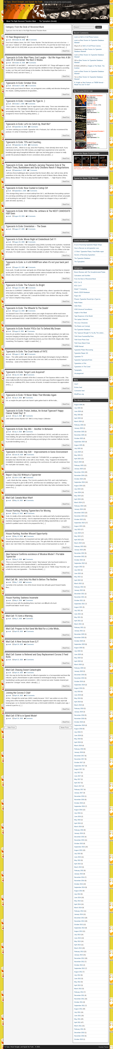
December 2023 (79, 512)
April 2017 (77, 783)
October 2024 (78, 479)
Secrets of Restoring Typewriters (84, 255)
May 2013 (77, 941)
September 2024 (79, 482)
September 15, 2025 (20, 145)
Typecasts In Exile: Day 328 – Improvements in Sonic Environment (37, 452)
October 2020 (78, 641)
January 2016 (78, 833)
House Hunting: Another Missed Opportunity (26, 533)
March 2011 (78, 1026)
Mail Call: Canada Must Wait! (19, 497)
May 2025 (77, 455)
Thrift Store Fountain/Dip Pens (84, 336)
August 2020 (78, 648)
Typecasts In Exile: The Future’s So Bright (25, 285)
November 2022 (79, 556)
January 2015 (78, 874)
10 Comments (31, 354)
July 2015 (77, 853)
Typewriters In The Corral (82, 366)
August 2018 (78, 729)
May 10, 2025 (18, 536)
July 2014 (77, 894)
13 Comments (32, 40)
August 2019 (78, 688)
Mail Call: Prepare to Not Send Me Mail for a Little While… (33, 628)
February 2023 (78, 546)
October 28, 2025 (19, 40)
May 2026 (77, 415)
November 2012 (79, 961)
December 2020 (79, 634)
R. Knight (77, 82)
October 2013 (78, 924)
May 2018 (77, 739)
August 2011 (78, 1009)
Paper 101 (77, 296)
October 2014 (78, 884)
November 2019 (79, 678)
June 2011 (77, 1015)
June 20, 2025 (18, 454)
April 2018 (77, 742)
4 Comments (29, 618)
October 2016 (78, 803)
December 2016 (79, 796)
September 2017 (79, 766)
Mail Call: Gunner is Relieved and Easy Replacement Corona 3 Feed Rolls (37, 655)
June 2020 (77, 654)
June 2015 (77, 857)
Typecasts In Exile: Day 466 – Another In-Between (29, 429)
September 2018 (79, 725)
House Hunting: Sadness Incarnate (22, 597)
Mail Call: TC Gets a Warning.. (20, 615)
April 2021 (77, 621)
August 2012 (78, 972)
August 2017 (78, 769)
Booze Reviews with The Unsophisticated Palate (89, 272)
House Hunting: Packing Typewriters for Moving (28, 510)
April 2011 (77, 1022)
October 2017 (78, 762)
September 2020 (79, 644)
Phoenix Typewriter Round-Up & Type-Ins (87, 299)
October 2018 (78, 722)
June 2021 (77, 614)
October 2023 (78, 519)
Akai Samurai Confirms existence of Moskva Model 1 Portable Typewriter (35, 555)
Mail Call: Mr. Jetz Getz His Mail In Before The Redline (31, 579)
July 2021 (77, 610)
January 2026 (78, 428)
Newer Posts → (66, 727)
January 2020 (78, 671)
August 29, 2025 (19, 216)
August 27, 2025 (19, 229)
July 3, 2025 (18, 432)
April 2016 (77, 823)
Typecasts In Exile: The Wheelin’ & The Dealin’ (27, 308)
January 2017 (78, 793)
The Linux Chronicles (81, 323)
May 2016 (77, 820)
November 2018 (79, 718)
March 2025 (78, 462)
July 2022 (77, 570)
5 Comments (31, 229)
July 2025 (77, 448)
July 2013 (77, 934)
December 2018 (79, 715)
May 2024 (77, 496)
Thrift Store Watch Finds (82, 343)
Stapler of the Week (80, 312)
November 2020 (79, 637)
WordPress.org (79, 394)
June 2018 (77, 735)
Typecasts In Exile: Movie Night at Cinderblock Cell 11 (31, 239)
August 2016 (78, 810)
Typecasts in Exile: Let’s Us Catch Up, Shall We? (28, 124)
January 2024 (78, 509)
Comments (28, 582)
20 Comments (30, 513)
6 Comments (31, 104)
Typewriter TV (78, 356)
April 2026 (77, 418)
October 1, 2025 (19, 104)
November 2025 (79, 435)
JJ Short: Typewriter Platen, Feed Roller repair (89, 251)
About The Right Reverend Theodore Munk (21, 21)
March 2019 (78, 705)
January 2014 (78, 914)
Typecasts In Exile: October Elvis (21, 83)
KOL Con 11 (78, 282)
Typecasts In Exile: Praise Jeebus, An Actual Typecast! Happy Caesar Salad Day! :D (34, 412)
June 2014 (77, 897)
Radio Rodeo (78, 302)
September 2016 (79, 806)
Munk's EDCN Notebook (82, 292)
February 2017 (78, 789)
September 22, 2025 (20, 127)
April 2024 (77, 499)
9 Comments (32, 63)
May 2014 (77, 901)
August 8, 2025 (19, 331)
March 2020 (78, 664)
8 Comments (29, 477)
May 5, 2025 (18, 618)
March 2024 (78, 502)
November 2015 (79, 840)
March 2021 (78, 624)
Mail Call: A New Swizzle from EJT (22, 641)
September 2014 (79, 887)
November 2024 (79, 475)
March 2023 (78, 543)
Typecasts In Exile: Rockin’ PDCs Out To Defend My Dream (33, 328)
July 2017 (77, 772)
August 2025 (78, 445)
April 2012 (77, 985)
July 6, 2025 (18, 398)
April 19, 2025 (18, 672)
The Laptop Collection (81, 319)
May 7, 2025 (18, 582)
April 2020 (77, 661)
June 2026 (77, 411)
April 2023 (77, 539)
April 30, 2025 (18, 631)
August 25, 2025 (19, 242)
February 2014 (78, 911)
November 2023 (79, 516)
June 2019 (77, 695)
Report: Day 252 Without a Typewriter (23, 474)
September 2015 (79, 847)
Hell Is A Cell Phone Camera (89, 37)
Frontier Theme (103, 1047)
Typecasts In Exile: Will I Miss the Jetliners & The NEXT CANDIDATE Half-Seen (38, 212)
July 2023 (77, 529)
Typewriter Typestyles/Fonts (83, 360)
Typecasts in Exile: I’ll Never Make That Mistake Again (31, 395)
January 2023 (78, 550)
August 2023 (78, 526)
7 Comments (33, 170)
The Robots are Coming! (82, 326)
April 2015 (77, 864)
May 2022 (77, 577)
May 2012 (77, 982)
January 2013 (78, 955)
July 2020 (77, 651)
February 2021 (78, 627)
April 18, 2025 (18, 695)
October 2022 (78, 560)
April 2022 (77, 580)
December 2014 (79, 877)
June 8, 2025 (18, 477)
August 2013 (78, 931)
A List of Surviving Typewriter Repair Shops (88, 245)
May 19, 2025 (18, 500)
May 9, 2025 (18, 559)
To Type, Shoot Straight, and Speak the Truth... (24, 1)
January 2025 (78, 469)
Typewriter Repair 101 (81, 353)
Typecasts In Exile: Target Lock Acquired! (25, 372)
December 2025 (79, 431)
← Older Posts (10, 727)
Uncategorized (78, 373)
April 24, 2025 (18, 644)
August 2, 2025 (19, 354)
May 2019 (77, 698)
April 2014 (77, 904)
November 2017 (79, 759)
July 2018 (77, 732)
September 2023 (79, 523)
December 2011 (79, 995)
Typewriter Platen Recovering (83, 350)
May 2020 (77, 658)
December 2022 (79, 553)
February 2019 (78, 708)
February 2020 (78, 668)
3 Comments (30, 454)
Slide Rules (78, 306)
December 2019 (79, 675)
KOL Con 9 (77, 285)
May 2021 (77, 617)
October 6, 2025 (19, 86)
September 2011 (79, 1005)
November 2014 (79, 880)
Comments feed (79, 391)
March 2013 (78, 948)
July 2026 (77, 408)
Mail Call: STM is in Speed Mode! (21, 715)
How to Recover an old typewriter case (86, 248)
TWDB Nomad (78, 346)
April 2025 (77, 458)
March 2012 (78, 988)
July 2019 (77, 691)
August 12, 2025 (19, 311)
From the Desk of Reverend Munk (85, 279)
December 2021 (79, 594)
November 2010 (79, 1036)
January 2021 (78, 631)
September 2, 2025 (20, 191)
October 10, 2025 (19, 63)
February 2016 (78, 830)
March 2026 (78, 421)
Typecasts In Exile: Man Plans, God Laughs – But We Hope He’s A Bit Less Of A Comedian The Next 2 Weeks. (38, 58)
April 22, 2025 (18, 659)
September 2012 (79, 968)
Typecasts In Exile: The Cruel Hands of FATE (26, 351)
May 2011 (77, 1019)
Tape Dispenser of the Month (83, 316)
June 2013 (77, 938)
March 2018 (78, 745)
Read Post (66, 51)
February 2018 (78, 749)
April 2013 (77, 945)
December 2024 (79, 472)
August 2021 (78, 607)
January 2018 (78, 752)
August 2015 (78, 850)
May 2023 (77, 536)
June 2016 (77, 816)
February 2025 (78, 465)
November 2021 (79, 597)
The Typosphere (79, 261)
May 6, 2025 (18, 600)
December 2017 (79, 756)
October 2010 (78, 1039)
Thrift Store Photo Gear (81, 339)
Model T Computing (80, 289)
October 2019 (78, 681)
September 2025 (79, 442)
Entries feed (78, 387)
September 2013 (79, 928)
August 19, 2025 (19, 288)
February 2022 (78, 587)
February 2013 (78, 951)
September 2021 (79, 604)
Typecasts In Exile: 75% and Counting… (24, 142)
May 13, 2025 (18, 513)
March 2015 (78, 867)
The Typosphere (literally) (48, 21)
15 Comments (30, 695)
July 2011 (77, 1012)
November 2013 (79, 921)
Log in (76, 384)
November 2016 (79, 799)
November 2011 (79, 999)
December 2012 (79, 958)
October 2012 (78, 965)
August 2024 (78, 485)
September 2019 (79, 685)
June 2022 (77, 573)
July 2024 (77, 489)
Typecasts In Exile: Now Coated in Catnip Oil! (27, 188)
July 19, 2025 (18, 375)
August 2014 (78, 891)
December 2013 (79, 918)
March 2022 (78, 583)
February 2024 (78, 506)
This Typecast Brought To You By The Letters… (89, 333)
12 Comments (31, 86)
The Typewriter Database (82, 258)
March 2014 (78, 907)
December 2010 (79, 1032)
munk (9, 40)
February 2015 (78, 870)
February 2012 (78, 992)
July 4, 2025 (18, 416)
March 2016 (78, 826)
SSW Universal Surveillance (83, 309)
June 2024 (77, 492)
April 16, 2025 (18, 718)
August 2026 (78, 404)
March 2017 (78, 786)
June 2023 (77, 533)
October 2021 (78, 600)
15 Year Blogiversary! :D (17, 37)
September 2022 (79, 563)
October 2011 (78, 1002)
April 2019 (77, 702)
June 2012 (77, 978)
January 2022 (78, 590)
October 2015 (78, 843)
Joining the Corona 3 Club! (18, 692)
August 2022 (78, 567)
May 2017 (77, 779)
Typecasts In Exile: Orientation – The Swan (26, 226)
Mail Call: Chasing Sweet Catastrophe (23, 669)
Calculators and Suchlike (82, 275)
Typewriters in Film (80, 363)
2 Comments (31, 242)
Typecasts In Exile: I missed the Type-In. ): (25, 101)
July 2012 (77, 975)
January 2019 (78, 712)
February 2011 (78, 1029)
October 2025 (78, 438)
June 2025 (77, 452)
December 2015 (79, 837)
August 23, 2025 (19, 267)
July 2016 (77, 813)
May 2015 (77, 860)
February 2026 (78, 425)
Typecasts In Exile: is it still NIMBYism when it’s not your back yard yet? (37, 263)
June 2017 (77, 776)
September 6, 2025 (20, 170)
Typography (78, 370)
